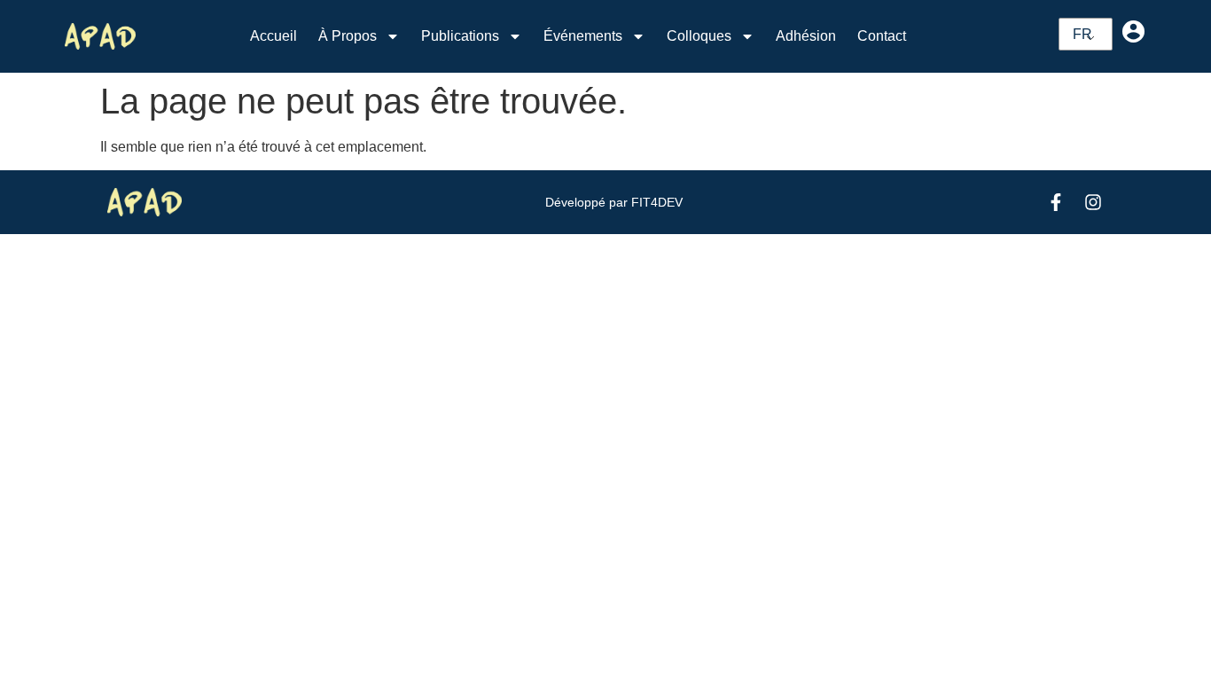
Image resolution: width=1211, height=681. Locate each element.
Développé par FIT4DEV (614, 202)
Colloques (699, 35)
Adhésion (806, 35)
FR (1082, 34)
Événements (582, 35)
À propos (347, 35)
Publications (460, 35)
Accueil (273, 35)
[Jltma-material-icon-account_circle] (1133, 31)
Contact (881, 35)
